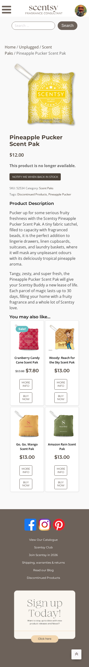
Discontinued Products (32, 194)
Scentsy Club (43, 547)
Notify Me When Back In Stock (35, 177)
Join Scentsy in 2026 (43, 555)
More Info (26, 384)
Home (10, 47)
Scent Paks (46, 188)
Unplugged (29, 47)
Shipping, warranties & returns (43, 562)
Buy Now (25, 397)
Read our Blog (43, 570)
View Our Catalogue (43, 539)
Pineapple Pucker (59, 194)
